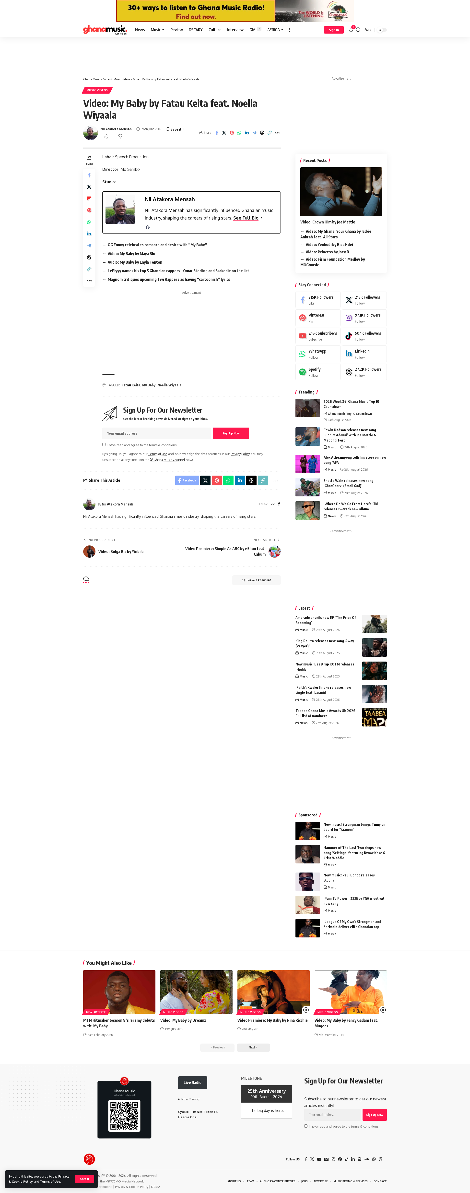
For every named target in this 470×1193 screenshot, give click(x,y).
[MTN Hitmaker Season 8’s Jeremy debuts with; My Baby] (119, 992)
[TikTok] (347, 1159)
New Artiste (96, 1012)
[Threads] (364, 372)
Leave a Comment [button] (259, 580)
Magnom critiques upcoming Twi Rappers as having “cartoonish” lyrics (169, 279)
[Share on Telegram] (262, 133)
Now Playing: (190, 1099)
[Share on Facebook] (224, 133)
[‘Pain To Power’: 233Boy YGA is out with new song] (307, 905)
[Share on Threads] (269, 133)
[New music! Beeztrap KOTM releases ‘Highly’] (374, 671)
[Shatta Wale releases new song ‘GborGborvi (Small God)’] (307, 487)
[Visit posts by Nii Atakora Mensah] (89, 504)
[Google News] (326, 1159)
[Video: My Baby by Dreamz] (196, 992)
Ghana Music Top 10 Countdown (350, 414)
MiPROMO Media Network (125, 1181)
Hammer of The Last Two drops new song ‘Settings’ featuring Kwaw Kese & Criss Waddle (355, 853)
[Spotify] (318, 372)
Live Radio (192, 1082)
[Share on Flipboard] (89, 198)
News (332, 516)
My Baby (148, 385)
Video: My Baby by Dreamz (183, 1020)
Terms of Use (50, 1181)
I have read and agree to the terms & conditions (141, 445)
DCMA (155, 1187)
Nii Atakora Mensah (116, 129)
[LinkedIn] (364, 353)
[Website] (272, 504)
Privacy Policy (240, 454)
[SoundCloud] (367, 1159)
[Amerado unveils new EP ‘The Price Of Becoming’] (374, 624)
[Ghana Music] (105, 30)
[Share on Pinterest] (239, 133)
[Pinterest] (318, 317)
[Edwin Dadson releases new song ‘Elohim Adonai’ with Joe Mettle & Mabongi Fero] (307, 436)
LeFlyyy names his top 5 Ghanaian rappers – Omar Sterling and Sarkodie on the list (178, 270)
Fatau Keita (131, 385)
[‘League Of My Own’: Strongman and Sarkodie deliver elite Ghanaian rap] (307, 928)
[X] (364, 300)
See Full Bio (245, 218)
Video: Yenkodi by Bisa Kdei (329, 244)
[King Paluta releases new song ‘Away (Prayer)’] (374, 647)
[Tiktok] (364, 336)
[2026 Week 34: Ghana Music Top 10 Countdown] (307, 408)
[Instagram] (364, 317)
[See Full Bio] (261, 218)
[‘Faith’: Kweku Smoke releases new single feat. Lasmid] (374, 694)
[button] (84, 1179)
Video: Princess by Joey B (327, 251)
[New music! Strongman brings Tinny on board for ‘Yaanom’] (307, 831)
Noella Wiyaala (169, 385)
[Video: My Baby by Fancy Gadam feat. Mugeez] (351, 992)
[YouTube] (319, 1159)
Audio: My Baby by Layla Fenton (135, 262)
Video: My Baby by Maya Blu (131, 253)
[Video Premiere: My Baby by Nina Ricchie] (273, 992)
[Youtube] (318, 336)
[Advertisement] (235, 52)
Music (332, 447)
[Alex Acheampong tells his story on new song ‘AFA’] (307, 464)
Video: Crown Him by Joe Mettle (327, 222)
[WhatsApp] (318, 353)
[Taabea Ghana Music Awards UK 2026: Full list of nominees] (374, 717)
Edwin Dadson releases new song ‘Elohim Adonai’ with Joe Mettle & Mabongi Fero (350, 435)
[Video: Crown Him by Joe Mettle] (341, 191)
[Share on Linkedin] (254, 133)
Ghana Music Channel (169, 460)
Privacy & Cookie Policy (131, 1187)
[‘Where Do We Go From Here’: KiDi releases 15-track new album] (307, 510)
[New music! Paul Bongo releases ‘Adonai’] (307, 882)
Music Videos (97, 90)
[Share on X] (231, 133)
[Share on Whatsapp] (247, 133)
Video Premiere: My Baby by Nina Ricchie (272, 1020)
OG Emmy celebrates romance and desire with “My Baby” (157, 244)
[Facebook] (148, 227)
